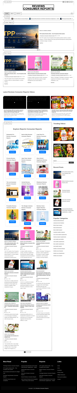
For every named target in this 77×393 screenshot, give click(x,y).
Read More (6, 83)
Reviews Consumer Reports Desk (47, 35)
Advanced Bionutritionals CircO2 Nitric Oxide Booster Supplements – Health (16, 18)
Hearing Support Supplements (59, 236)
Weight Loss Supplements (25, 241)
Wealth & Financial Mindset (45, 30)
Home (6, 13)
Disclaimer (59, 370)
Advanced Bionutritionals (58, 220)
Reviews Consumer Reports (42, 388)
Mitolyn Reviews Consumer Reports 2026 (63, 18)
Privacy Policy (60, 372)
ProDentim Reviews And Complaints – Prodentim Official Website (11, 306)
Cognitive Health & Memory (42, 303)
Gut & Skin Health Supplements (60, 234)
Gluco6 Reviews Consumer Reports (28, 376)
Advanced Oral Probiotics (10, 303)
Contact (18, 13)
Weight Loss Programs (9, 334)
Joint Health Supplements (58, 241)
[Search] (72, 13)
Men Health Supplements (58, 243)
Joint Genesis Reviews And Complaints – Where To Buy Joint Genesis (27, 306)
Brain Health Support (57, 229)
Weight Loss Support (40, 241)
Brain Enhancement (57, 227)
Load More (27, 228)
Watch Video (14, 119)
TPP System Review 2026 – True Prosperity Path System (43, 18)
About (12, 13)
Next (30, 352)
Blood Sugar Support (57, 225)
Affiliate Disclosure (61, 374)
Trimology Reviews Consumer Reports (59, 73)
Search (55, 160)
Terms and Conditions (61, 377)
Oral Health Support (57, 246)
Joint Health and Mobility (25, 303)
